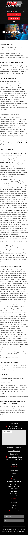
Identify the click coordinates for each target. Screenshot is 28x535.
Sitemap (23, 531)
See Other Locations (14, 448)
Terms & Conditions (7, 531)
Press (14, 476)
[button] (14, 22)
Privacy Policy (17, 531)
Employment (14, 471)
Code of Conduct (14, 451)
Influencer (14, 473)
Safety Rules (14, 454)
